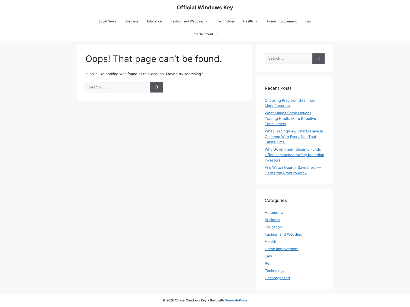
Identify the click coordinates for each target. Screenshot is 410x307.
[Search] (156, 87)
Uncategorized (277, 278)
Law (308, 21)
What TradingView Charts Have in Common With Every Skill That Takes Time (294, 136)
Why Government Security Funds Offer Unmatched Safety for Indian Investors (294, 154)
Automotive (274, 212)
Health (248, 21)
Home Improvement (282, 21)
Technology (226, 21)
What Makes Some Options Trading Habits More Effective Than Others (290, 118)
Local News (107, 21)
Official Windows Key (205, 7)
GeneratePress (236, 300)
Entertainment (202, 34)
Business (132, 21)
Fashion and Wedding (187, 21)
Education (154, 21)
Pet (268, 263)
